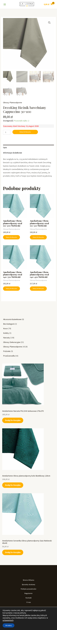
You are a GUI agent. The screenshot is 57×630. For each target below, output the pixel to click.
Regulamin (28, 593)
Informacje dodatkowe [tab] (12, 152)
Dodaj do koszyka (12, 420)
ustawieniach (8, 620)
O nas (28, 602)
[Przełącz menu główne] (4, 4)
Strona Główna (28, 580)
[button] (49, 22)
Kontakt (29, 598)
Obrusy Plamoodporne (12, 102)
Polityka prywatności (28, 589)
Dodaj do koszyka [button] (11, 237)
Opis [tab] (5, 147)
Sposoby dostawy (28, 584)
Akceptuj (8, 625)
